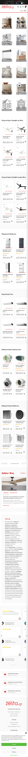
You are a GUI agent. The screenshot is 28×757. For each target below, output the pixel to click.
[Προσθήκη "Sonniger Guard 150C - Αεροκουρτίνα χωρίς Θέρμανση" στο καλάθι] (25, 314)
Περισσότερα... (6, 505)
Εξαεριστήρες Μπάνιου (10, 406)
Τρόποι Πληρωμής (14, 713)
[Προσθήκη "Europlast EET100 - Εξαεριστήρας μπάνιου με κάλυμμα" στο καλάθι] (11, 453)
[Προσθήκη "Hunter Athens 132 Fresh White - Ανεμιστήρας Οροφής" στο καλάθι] (12, 199)
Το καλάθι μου (14, 724)
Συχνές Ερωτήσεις (13, 492)
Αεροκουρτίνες (7, 294)
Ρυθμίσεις (14, 752)
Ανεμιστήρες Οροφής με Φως (12, 120)
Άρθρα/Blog (6, 492)
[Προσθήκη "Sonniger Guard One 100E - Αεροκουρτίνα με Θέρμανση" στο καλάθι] (12, 337)
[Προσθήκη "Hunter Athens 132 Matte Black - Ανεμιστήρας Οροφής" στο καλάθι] (25, 198)
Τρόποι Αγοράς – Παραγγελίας (14, 711)
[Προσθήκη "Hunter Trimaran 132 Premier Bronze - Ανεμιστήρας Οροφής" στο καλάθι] (25, 221)
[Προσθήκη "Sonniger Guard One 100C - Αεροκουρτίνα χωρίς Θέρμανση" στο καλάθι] (12, 314)
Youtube (12, 3)
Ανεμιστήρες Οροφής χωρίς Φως (14, 177)
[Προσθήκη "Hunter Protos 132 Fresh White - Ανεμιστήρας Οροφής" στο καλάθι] (12, 221)
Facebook (6, 3)
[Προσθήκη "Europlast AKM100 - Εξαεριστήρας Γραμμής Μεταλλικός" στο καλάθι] (11, 394)
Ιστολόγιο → (23, 473)
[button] (26, 733)
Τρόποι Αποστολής (14, 715)
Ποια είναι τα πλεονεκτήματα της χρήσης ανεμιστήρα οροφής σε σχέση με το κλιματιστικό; (13, 498)
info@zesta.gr (20, 1)
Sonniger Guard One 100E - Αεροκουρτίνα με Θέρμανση (8, 333)
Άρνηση (14, 748)
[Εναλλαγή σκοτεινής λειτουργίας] (22, 3)
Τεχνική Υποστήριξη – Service (14, 726)
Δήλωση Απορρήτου (14, 755)
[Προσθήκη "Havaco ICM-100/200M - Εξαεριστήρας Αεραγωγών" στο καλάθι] (11, 373)
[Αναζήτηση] (18, 7)
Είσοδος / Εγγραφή (14, 722)
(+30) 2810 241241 (10, 1)
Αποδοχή (14, 744)
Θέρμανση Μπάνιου (9, 234)
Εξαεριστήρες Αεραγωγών (11, 350)
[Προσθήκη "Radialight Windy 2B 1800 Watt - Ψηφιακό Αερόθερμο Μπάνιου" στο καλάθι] (12, 281)
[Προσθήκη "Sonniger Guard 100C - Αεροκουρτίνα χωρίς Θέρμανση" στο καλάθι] (25, 337)
